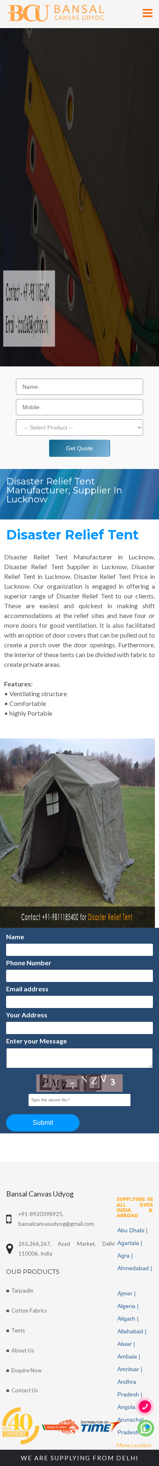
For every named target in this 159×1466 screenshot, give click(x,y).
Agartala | (130, 1243)
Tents (18, 1330)
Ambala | (129, 1356)
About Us (22, 1350)
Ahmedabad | (134, 1274)
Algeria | (128, 1306)
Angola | (128, 1407)
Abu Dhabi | (133, 1230)
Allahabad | (132, 1331)
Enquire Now (26, 1370)
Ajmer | (127, 1293)
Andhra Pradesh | (130, 1388)
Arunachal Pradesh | (130, 1425)
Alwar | (127, 1344)
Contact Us (24, 1390)
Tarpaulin (22, 1290)
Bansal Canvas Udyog (40, 1194)
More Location (134, 1445)
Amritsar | (130, 1369)
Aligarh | (128, 1318)
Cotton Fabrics (29, 1310)
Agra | (126, 1255)
